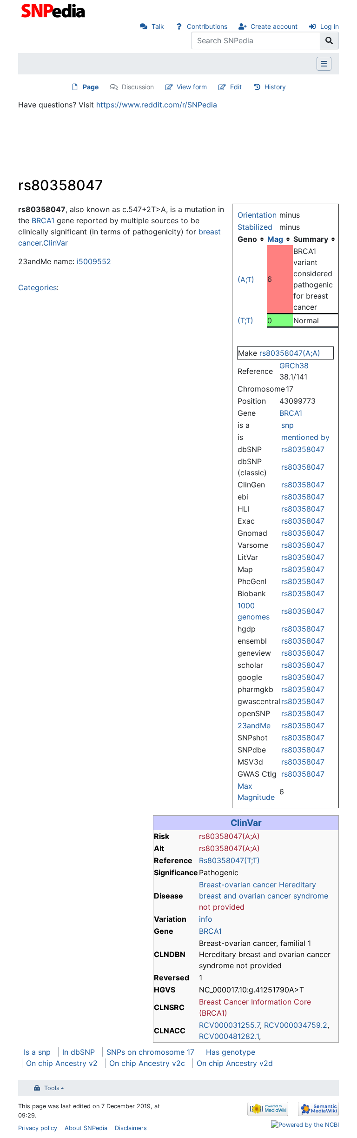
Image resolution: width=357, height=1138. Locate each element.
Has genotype (230, 1052)
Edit (236, 87)
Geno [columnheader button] (247, 239)
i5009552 (94, 261)
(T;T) (245, 320)
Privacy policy (37, 1128)
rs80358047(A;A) (289, 353)
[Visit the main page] (54, 9)
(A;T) (246, 279)
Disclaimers (131, 1128)
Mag (275, 239)
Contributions (207, 26)
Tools (52, 1088)
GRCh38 (294, 365)
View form (192, 87)
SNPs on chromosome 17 (150, 1052)
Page (91, 87)
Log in (329, 26)
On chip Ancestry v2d (235, 1063)
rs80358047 (302, 449)
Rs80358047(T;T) (229, 860)
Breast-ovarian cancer (238, 884)
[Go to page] (329, 40)
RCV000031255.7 (229, 1025)
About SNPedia (86, 1128)
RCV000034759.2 (295, 1025)
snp (287, 425)
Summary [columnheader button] (310, 239)
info (205, 919)
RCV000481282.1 (229, 1036)
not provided (222, 907)
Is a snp (37, 1052)
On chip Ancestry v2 (62, 1063)
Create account (274, 26)
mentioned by (305, 437)
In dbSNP (78, 1052)
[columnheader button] (280, 239)
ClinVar (55, 242)
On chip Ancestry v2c (147, 1063)
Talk (158, 26)
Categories (37, 287)
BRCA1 (290, 413)
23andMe (254, 725)
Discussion (138, 87)
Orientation (257, 215)
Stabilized (255, 227)
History (275, 87)
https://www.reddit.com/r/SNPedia (156, 104)
